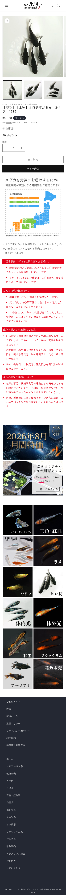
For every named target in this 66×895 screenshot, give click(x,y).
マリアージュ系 (14, 766)
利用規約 (11, 738)
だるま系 (11, 839)
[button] (6, 5)
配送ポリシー (13, 716)
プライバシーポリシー (18, 730)
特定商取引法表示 (15, 745)
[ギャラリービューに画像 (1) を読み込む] (12, 90)
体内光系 (11, 817)
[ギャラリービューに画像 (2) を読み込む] (33, 90)
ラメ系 (9, 788)
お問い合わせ (13, 868)
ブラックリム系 (14, 831)
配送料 (9, 122)
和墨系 (9, 802)
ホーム (9, 758)
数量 (4, 141)
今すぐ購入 (33, 168)
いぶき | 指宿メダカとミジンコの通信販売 (32, 889)
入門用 (9, 780)
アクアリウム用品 (15, 853)
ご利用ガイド (13, 701)
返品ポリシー (13, 723)
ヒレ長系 (11, 824)
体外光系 (11, 810)
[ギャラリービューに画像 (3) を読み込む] (53, 90)
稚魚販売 (11, 846)
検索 (8, 708)
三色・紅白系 (13, 795)
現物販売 (11, 773)
